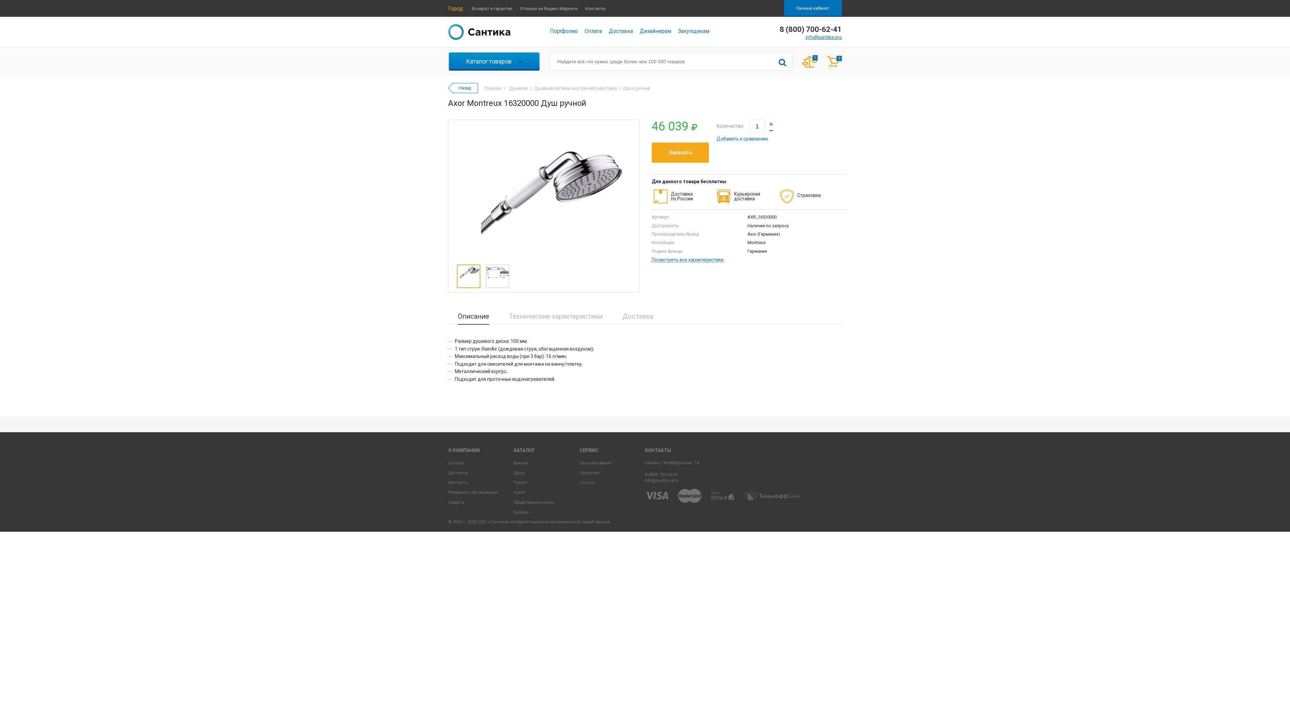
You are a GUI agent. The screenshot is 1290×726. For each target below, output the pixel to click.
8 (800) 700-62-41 (661, 474)
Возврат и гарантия (492, 8)
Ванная (521, 463)
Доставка (621, 31)
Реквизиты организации (473, 492)
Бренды (521, 512)
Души (519, 472)
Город (455, 8)
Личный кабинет (812, 8)
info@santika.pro (824, 37)
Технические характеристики (556, 316)
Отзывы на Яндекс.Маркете (548, 8)
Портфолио (564, 31)
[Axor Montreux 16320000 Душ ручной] (544, 190)
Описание (473, 316)
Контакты (595, 8)
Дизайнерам (655, 31)
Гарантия (589, 472)
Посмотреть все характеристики (688, 260)
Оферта (456, 502)
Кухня (519, 492)
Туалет (521, 482)
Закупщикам (694, 31)
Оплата (593, 31)
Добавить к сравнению (742, 138)
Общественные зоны (534, 502)
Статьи (587, 482)
